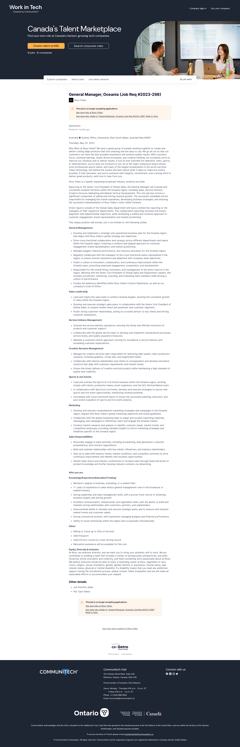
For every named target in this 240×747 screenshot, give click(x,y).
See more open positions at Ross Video (120, 628)
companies (57, 79)
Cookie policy (126, 654)
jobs (78, 79)
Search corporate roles (88, 46)
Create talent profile (46, 46)
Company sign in (198, 8)
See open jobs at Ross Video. (89, 112)
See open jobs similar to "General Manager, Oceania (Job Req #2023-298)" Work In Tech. (117, 116)
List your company (220, 8)
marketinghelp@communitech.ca (138, 734)
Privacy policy (113, 654)
